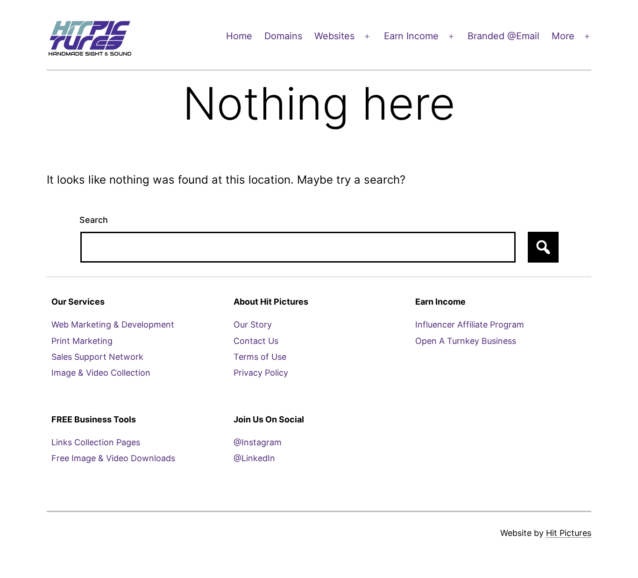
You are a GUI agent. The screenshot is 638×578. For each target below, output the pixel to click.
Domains (283, 36)
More (563, 36)
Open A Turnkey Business (465, 341)
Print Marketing (82, 341)
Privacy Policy (261, 373)
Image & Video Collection (100, 373)
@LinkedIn (254, 458)
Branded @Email (503, 36)
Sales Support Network (97, 357)
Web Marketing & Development (112, 324)
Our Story (253, 324)
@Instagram (258, 442)
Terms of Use (260, 357)
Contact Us (256, 341)
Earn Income (411, 36)
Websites (334, 36)
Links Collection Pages (95, 442)
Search (93, 220)
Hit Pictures (568, 533)
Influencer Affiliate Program (469, 324)
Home (239, 36)
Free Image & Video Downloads (113, 458)
